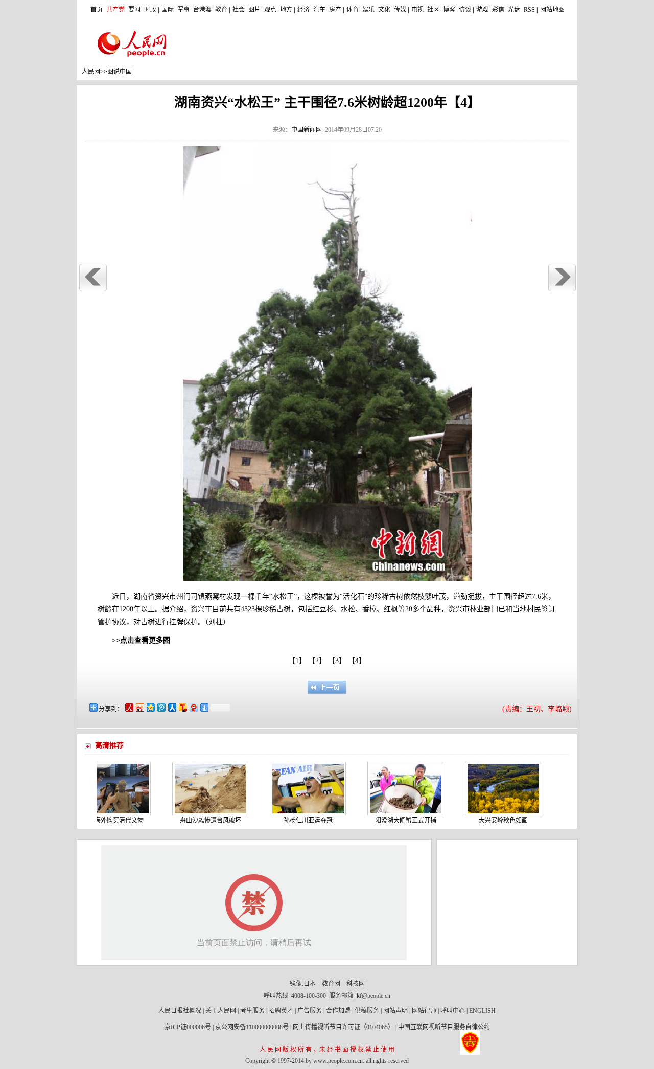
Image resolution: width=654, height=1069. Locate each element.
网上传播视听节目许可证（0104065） (343, 1027)
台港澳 (202, 9)
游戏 (482, 9)
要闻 (134, 9)
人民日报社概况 (179, 1010)
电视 (417, 9)
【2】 (319, 661)
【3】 (339, 661)
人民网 (91, 71)
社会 (238, 9)
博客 (449, 9)
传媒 (400, 9)
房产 (335, 9)
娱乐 (368, 9)
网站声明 (395, 1010)
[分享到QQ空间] (150, 707)
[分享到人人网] (171, 707)
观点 (270, 9)
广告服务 (309, 1010)
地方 (286, 9)
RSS (529, 9)
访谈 (465, 9)
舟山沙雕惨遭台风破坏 (191, 820)
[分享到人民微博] (128, 707)
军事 (183, 9)
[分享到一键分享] (203, 707)
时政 (150, 9)
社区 (433, 9)
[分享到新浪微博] (139, 707)
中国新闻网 (306, 129)
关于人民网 (220, 1010)
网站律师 (424, 1010)
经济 (303, 9)
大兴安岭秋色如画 (484, 820)
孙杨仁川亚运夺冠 (289, 820)
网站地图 (552, 9)
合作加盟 (338, 1010)
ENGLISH (482, 1010)
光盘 (514, 9)
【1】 (297, 661)
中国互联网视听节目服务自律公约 (444, 1027)
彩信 (498, 9)
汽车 (319, 9)
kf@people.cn (373, 995)
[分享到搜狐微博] (182, 707)
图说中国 (119, 71)
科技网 (355, 983)
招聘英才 (281, 1010)
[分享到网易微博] (193, 707)
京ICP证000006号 (188, 1027)
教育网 (331, 983)
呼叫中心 (452, 1010)
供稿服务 (367, 1010)
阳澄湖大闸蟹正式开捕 (386, 820)
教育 (221, 9)
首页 (96, 9)
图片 (254, 9)
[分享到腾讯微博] (160, 707)
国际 (167, 9)
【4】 (359, 661)
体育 (352, 9)
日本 (309, 983)
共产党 (115, 9)
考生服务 (252, 1010)
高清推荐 (109, 745)
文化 (384, 9)
